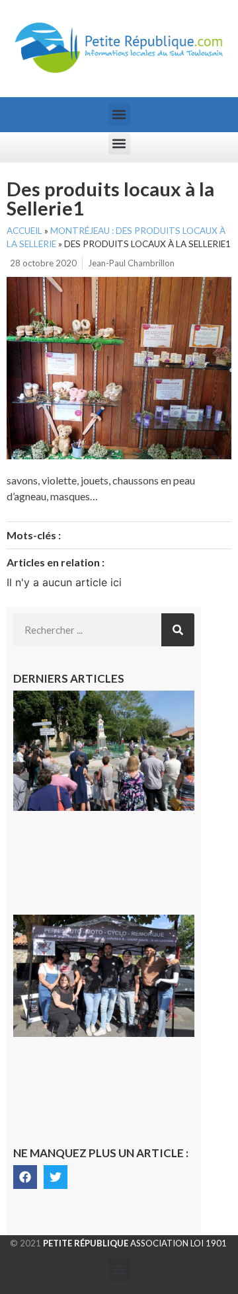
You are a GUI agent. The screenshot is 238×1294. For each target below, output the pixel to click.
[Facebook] (25, 1177)
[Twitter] (55, 1177)
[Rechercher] (177, 629)
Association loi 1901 (135, 1243)
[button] (119, 115)
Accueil (24, 230)
